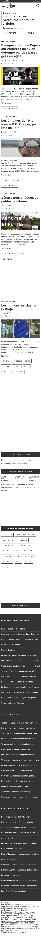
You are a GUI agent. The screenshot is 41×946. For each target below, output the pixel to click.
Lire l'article (5, 356)
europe (6, 366)
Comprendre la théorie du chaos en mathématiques (15, 749)
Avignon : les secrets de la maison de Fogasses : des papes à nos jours (20, 639)
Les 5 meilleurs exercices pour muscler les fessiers (18, 755)
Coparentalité (9, 540)
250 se (5, 567)
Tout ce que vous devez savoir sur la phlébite (19, 723)
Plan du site (22, 932)
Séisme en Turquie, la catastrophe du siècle (19, 671)
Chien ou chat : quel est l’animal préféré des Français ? (19, 677)
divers (28, 562)
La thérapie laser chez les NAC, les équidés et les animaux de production (20, 886)
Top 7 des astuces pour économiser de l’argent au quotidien (20, 733)
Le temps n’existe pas (10, 875)
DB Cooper (17, 180)
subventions (17, 372)
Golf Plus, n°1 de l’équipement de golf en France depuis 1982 (17, 776)
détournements (10, 108)
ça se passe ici (22, 463)
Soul (18, 562)
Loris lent (7, 535)
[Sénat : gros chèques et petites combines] (20, 232)
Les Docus (12, 932)
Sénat (23, 254)
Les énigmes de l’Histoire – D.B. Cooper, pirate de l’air (18, 124)
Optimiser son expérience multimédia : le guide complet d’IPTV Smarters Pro (20, 739)
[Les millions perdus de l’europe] (20, 339)
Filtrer (12, 33)
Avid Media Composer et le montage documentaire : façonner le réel (16, 792)
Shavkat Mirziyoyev (25, 556)
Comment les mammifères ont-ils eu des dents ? (19, 634)
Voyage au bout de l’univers (12, 703)
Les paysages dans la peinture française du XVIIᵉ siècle (18, 843)
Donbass (28, 551)
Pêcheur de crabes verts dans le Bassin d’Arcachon (17, 682)
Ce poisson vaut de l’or (10, 645)
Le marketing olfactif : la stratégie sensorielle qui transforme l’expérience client (19, 765)
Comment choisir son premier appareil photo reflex (19, 760)
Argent (11, 316)
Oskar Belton (26, 545)
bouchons (7, 562)
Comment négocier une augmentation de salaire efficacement (17, 771)
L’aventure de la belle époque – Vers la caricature (17, 822)
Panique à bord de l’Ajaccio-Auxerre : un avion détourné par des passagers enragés (20, 50)
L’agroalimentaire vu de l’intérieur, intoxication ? (20, 880)
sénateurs (7, 259)
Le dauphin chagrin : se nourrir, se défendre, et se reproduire (20, 655)
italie (26, 366)
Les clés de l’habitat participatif (13, 891)
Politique (12, 209)
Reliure (23, 540)
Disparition (8, 556)
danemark (7, 361)
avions (6, 180)
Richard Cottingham (26, 535)
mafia (5, 372)
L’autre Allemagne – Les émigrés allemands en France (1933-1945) (20, 854)
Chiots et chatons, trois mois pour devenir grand (20, 666)
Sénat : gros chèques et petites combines (19, 199)
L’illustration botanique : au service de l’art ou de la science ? (19, 833)
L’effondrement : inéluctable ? (13, 849)
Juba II (16, 551)
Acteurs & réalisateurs (10, 838)
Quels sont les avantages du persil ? (16, 786)
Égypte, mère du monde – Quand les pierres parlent (19, 698)
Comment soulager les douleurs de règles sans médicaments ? (20, 797)
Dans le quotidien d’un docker (13, 629)
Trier (31, 33)
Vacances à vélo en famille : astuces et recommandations (16, 744)
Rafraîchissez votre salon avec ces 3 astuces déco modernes (19, 728)
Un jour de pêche (8, 650)
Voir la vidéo (6, 103)
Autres (3, 63)
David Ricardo (9, 545)
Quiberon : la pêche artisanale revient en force (19, 661)
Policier (11, 63)
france (17, 366)
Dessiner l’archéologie (10, 859)
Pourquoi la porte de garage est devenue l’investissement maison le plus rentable (17, 781)
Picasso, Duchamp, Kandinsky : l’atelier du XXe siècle (20, 870)
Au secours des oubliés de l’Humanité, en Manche (18, 828)
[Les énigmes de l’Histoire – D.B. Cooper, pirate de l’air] (20, 158)
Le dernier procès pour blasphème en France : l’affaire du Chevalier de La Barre (19, 687)
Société (4, 209)
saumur (6, 551)
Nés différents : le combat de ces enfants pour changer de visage (19, 692)
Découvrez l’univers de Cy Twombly (15, 817)
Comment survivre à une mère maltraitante (18, 865)
